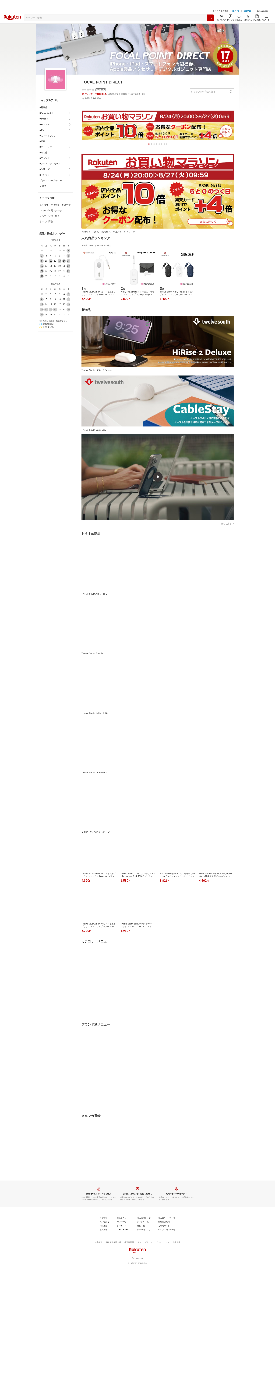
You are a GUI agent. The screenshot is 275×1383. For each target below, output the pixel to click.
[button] (264, 11)
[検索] (210, 17)
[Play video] (158, 477)
